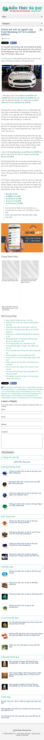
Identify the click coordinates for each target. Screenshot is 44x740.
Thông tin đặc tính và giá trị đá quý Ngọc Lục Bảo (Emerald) (25, 504)
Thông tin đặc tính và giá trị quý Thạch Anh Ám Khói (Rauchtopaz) (24, 533)
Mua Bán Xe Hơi (12, 194)
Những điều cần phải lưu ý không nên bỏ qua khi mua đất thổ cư (21, 709)
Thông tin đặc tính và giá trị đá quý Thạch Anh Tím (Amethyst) (23, 544)
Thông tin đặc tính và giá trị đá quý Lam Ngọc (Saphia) (25, 472)
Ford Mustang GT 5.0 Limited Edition (24, 387)
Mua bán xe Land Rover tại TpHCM (26, 152)
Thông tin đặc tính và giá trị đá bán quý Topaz (25, 572)
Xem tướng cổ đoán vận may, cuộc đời (19, 320)
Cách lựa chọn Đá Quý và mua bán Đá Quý (24, 646)
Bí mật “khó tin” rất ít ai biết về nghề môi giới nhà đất (21, 702)
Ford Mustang (6, 58)
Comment (4, 432)
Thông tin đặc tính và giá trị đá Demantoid (21, 606)
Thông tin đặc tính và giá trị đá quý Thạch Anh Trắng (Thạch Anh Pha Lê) (24, 555)
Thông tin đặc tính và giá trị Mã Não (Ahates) (23, 583)
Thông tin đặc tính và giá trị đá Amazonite (26, 594)
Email (3, 417)
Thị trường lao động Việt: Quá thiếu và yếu (20, 343)
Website (4, 424)
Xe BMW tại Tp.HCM (13, 196)
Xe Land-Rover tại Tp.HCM (20, 102)
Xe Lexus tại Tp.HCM (13, 201)
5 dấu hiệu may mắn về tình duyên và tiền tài (21, 327)
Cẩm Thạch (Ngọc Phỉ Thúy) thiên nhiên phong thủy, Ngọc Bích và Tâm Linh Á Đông (25, 674)
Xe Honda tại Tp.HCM (13, 199)
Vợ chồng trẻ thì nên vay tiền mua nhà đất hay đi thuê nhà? (20, 717)
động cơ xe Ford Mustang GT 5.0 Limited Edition (26, 398)
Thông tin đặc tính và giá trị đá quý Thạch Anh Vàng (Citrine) (23, 521)
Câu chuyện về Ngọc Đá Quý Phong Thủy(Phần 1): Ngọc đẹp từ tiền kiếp (23, 662)
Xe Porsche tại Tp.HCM (14, 203)
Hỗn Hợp (7, 38)
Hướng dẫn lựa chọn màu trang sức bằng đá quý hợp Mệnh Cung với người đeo (26, 634)
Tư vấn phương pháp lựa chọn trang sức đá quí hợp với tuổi (25, 623)
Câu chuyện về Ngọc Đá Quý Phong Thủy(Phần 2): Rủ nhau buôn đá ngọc (24, 685)
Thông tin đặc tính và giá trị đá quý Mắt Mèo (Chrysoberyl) (24, 482)
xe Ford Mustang (16, 396)
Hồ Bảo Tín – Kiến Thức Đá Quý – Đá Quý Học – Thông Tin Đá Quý (25, 734)
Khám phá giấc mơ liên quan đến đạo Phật (20, 355)
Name (3, 409)
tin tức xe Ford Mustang (23, 391)
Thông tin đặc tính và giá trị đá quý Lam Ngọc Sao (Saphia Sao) (25, 494)
